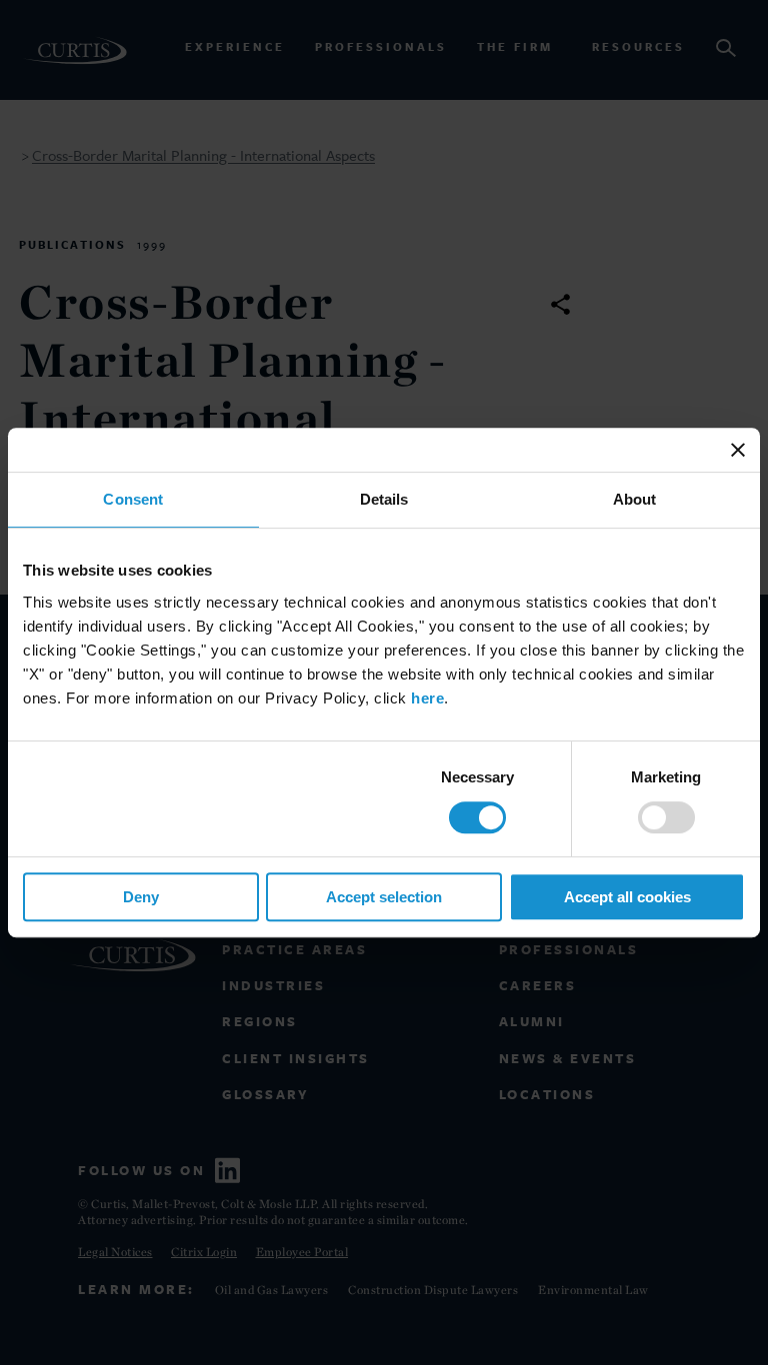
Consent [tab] (133, 499)
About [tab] (635, 499)
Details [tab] (384, 499)
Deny (141, 896)
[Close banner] (738, 450)
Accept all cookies (627, 896)
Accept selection (384, 896)
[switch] (666, 817)
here (427, 697)
